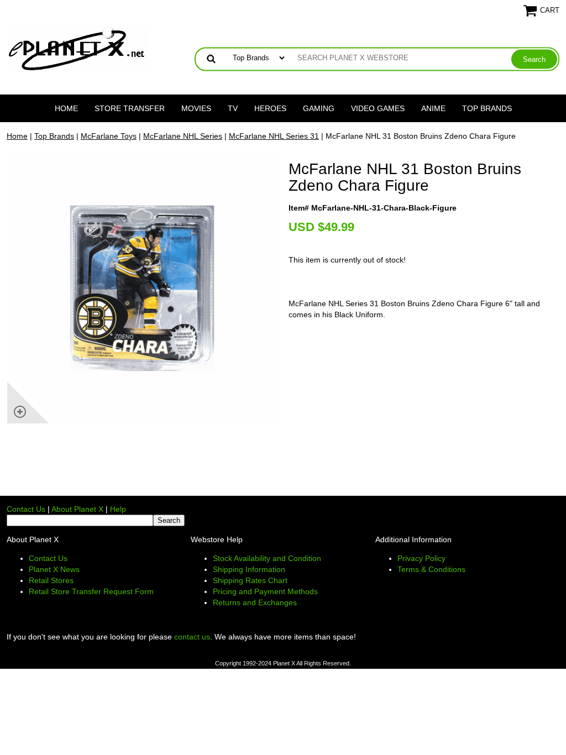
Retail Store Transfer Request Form (91, 591)
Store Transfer (130, 108)
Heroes (270, 108)
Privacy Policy (421, 558)
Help (118, 509)
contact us (192, 636)
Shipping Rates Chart (250, 580)
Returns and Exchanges (255, 602)
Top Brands (487, 108)
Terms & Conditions (431, 569)
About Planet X (77, 509)
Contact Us (26, 509)
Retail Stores (51, 580)
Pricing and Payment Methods (265, 591)
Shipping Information (249, 569)
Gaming (318, 108)
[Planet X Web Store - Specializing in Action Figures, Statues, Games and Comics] (77, 47)
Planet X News (54, 569)
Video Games (378, 108)
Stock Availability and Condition (267, 558)
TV (233, 108)
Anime (433, 108)
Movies (196, 108)
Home (66, 108)
